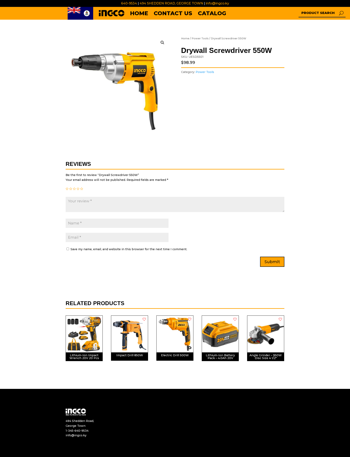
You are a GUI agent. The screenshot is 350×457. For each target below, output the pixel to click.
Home (185, 38)
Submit (272, 261)
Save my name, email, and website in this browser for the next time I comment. (128, 249)
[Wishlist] (98, 319)
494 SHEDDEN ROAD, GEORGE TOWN (171, 3)
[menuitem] (80, 13)
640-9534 (129, 3)
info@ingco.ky (217, 3)
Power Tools (200, 38)
